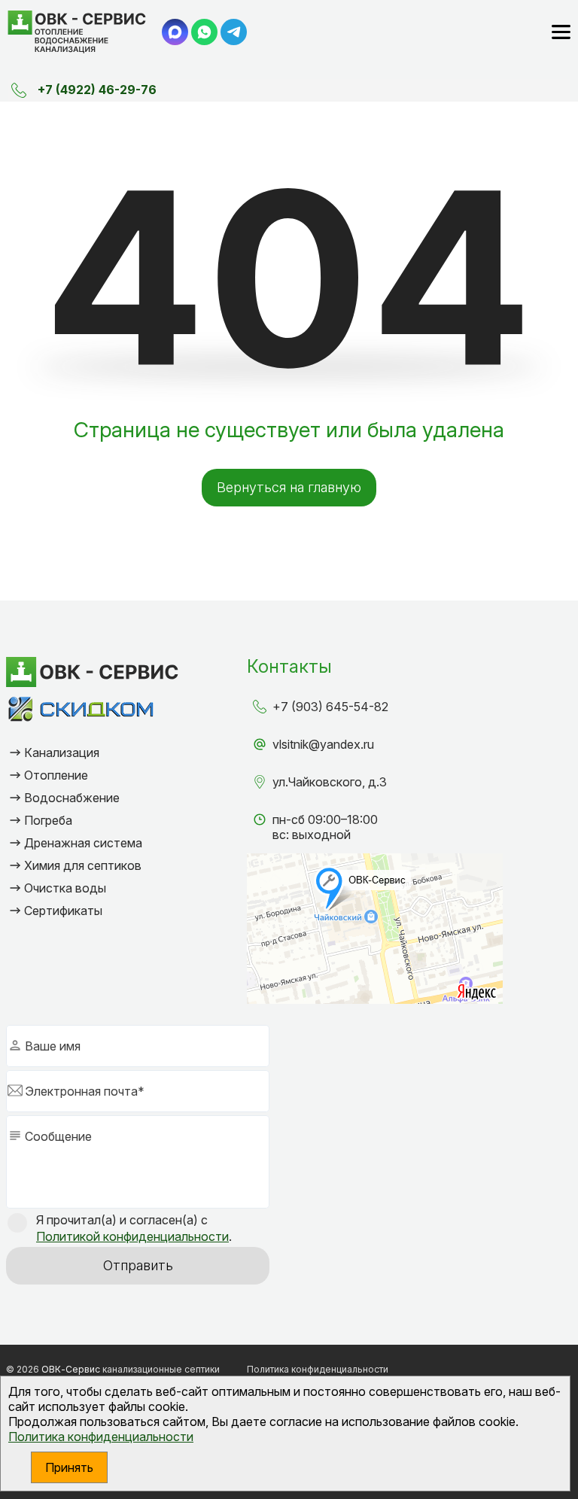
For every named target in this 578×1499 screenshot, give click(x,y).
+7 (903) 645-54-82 (330, 706)
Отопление (56, 775)
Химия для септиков (82, 865)
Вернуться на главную (289, 487)
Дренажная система (83, 842)
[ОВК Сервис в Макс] (175, 32)
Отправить (138, 1265)
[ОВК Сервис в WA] (204, 32)
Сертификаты (63, 910)
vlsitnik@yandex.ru (323, 744)
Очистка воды (65, 887)
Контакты (289, 666)
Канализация (61, 752)
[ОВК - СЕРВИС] (77, 32)
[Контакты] (19, 90)
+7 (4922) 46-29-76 (97, 89)
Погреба (48, 820)
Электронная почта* (84, 1091)
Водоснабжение (72, 797)
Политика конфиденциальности (100, 1436)
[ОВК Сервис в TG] (234, 32)
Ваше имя (53, 1046)
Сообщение (58, 1136)
